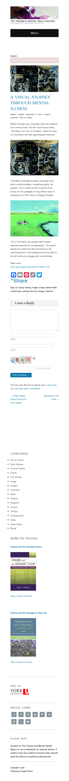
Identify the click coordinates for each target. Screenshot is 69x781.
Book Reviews (16, 464)
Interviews (15, 489)
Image (13, 481)
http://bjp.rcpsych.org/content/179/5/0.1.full (30, 266)
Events (13, 472)
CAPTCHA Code (42, 368)
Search (13, 55)
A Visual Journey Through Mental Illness (30, 103)
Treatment (49, 291)
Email (13, 350)
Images (42, 287)
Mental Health (51, 287)
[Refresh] (34, 358)
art (16, 287)
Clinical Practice (17, 468)
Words (13, 528)
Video (13, 519)
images (35, 287)
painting (26, 291)
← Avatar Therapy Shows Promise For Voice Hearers (18, 399)
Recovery (33, 291)
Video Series (16, 524)
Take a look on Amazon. (21, 595)
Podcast (14, 498)
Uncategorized (16, 515)
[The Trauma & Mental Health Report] (34, 15)
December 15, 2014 (34, 114)
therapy (41, 291)
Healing (28, 287)
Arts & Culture (26, 117)
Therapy (14, 511)
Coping (21, 287)
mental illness (16, 291)
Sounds (13, 507)
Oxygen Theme (26, 771)
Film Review (16, 477)
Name (13, 339)
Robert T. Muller (17, 114)
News (12, 494)
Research (14, 502)
